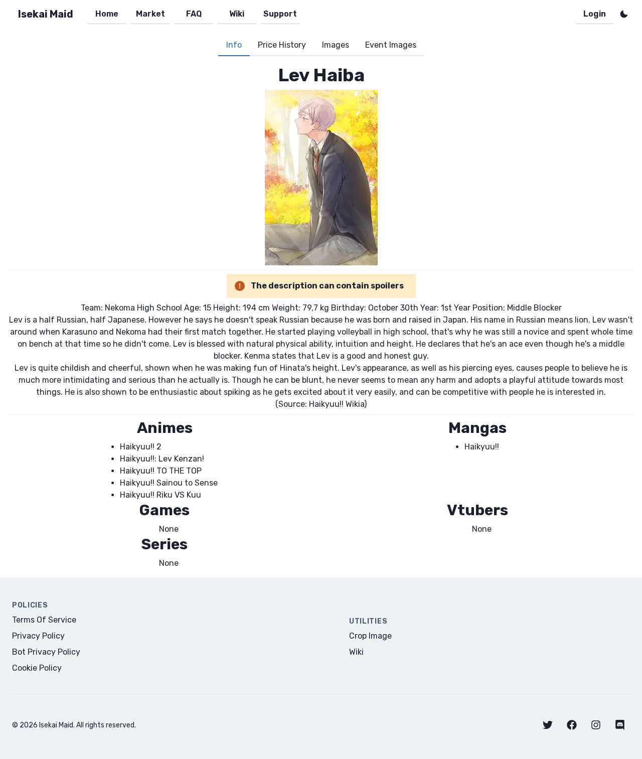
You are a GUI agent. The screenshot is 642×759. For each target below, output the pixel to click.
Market (150, 14)
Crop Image (370, 636)
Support (280, 14)
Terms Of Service (44, 620)
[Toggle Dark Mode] (624, 14)
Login (594, 14)
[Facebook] (572, 725)
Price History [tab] (282, 45)
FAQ (194, 14)
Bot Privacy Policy (46, 652)
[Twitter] (548, 725)
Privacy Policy (38, 636)
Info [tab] (234, 45)
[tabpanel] (321, 316)
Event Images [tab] (390, 45)
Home (106, 14)
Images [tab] (335, 45)
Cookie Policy (37, 668)
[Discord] (620, 725)
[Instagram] (596, 725)
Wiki (236, 14)
